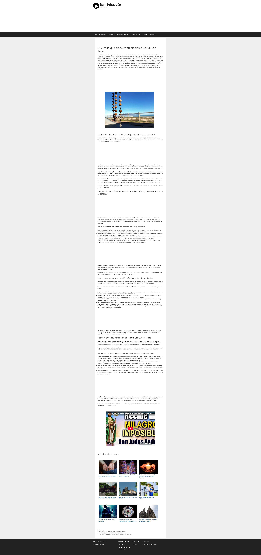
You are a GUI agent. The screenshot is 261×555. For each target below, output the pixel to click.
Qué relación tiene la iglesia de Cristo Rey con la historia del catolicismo (115, 534)
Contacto (145, 34)
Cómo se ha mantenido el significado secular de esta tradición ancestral (107, 498)
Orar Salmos (112, 34)
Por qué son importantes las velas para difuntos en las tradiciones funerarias (147, 476)
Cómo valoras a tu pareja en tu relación (146, 498)
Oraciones (101, 530)
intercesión (102, 531)
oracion (112, 531)
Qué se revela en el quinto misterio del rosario (107, 520)
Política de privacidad (124, 547)
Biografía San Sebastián (123, 34)
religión (116, 531)
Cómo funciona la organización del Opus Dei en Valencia (127, 475)
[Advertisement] (130, 21)
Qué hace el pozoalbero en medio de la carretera (128, 498)
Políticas (152, 34)
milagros (108, 531)
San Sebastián (110, 4)
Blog (95, 34)
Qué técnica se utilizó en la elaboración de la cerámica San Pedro (128, 520)
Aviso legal (121, 544)
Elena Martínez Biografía (98, 544)
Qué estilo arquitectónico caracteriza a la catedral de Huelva (148, 520)
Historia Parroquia (136, 34)
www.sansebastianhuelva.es (149, 544)
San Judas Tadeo (122, 531)
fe (99, 531)
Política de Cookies (124, 549)
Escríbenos (134, 544)
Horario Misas (102, 34)
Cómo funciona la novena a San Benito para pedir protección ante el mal (107, 476)
